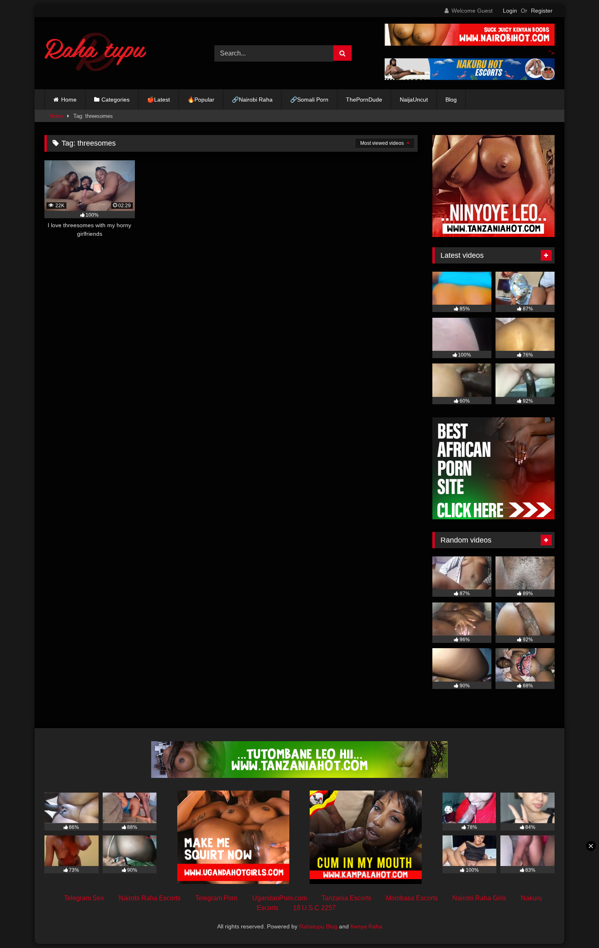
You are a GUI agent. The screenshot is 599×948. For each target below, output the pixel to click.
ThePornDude (364, 99)
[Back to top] (574, 924)
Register (542, 10)
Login (510, 10)
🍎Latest (158, 99)
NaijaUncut (414, 99)
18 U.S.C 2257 (314, 907)
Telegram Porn (216, 898)
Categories (115, 99)
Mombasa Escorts (412, 898)
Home (69, 99)
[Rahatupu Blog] (95, 53)
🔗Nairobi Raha (252, 99)
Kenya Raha (366, 926)
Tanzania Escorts (346, 898)
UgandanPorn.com (279, 898)
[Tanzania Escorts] (493, 234)
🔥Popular (200, 99)
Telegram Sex (84, 898)
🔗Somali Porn (309, 99)
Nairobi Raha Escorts (150, 898)
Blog (451, 99)
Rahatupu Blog (318, 926)
